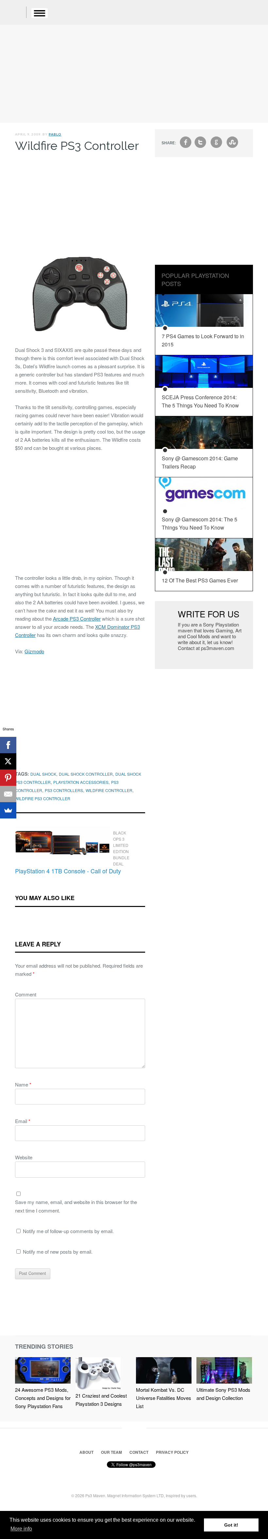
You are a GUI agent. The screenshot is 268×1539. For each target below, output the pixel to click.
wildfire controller (109, 790)
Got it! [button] (231, 1525)
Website (23, 1157)
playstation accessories (81, 782)
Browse (39, 13)
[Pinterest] (8, 778)
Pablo (55, 134)
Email (22, 1121)
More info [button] (21, 1528)
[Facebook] (8, 745)
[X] (8, 761)
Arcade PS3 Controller (77, 618)
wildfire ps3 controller (42, 798)
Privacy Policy (172, 1452)
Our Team (111, 1452)
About (86, 1452)
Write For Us (208, 614)
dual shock (43, 774)
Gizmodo (34, 651)
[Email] (8, 794)
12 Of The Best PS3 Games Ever (200, 580)
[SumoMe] (8, 810)
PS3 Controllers (64, 790)
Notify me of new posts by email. (57, 1251)
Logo (16, 13)
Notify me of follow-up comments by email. (68, 1231)
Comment (25, 994)
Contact (138, 1452)
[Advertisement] (134, 73)
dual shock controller (86, 774)
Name (23, 1084)
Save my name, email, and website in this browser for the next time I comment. (76, 1206)
